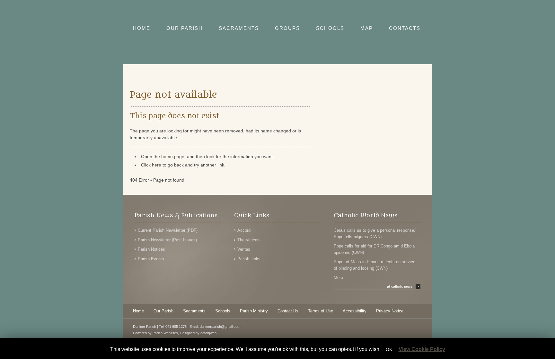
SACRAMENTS (239, 28)
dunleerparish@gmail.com (220, 326)
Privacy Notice (389, 311)
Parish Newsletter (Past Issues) (167, 240)
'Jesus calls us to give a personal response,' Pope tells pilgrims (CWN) (375, 233)
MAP (366, 28)
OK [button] (389, 349)
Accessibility (354, 311)
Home (138, 311)
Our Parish (163, 311)
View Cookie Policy (422, 349)
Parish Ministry (254, 311)
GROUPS (287, 28)
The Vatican (248, 240)
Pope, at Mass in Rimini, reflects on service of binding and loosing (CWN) (374, 265)
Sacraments (194, 311)
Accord (244, 230)
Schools (222, 311)
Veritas (243, 249)
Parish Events (151, 258)
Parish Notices (151, 249)
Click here (151, 164)
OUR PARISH (184, 28)
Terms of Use (320, 311)
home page (172, 156)
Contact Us (288, 311)
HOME (141, 28)
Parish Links (248, 258)
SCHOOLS (330, 28)
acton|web (208, 333)
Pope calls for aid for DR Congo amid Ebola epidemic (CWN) (374, 249)
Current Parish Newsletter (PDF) (168, 230)
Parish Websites (165, 333)
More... (340, 277)
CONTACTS (404, 28)
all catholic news (403, 286)
